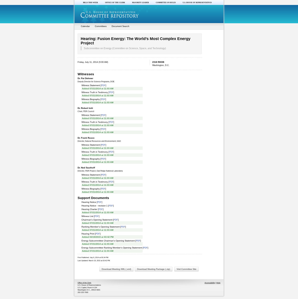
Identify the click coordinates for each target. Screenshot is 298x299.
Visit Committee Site (186, 269)
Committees (101, 26)
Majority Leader (140, 2)
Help (218, 283)
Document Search (120, 26)
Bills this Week (90, 2)
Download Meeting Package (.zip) (153, 269)
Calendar (85, 26)
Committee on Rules (166, 2)
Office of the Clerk (115, 2)
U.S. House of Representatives (197, 2)
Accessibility (210, 283)
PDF (103, 85)
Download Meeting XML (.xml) (116, 269)
